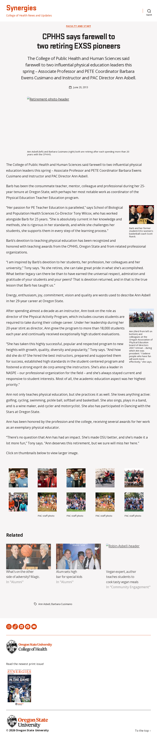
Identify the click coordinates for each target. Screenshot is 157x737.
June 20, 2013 (80, 87)
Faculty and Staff (78, 26)
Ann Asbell (44, 604)
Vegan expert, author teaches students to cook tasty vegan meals (122, 576)
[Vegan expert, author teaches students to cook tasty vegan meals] (128, 556)
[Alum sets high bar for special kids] (78, 556)
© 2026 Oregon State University (27, 730)
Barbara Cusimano (61, 604)
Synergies (21, 8)
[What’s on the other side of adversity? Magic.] (28, 556)
